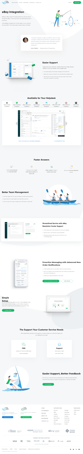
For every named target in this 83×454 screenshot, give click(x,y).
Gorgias (66, 416)
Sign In (69, 2)
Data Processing (22, 449)
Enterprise (25, 2)
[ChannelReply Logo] (5, 2)
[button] (67, 281)
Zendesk (66, 410)
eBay (55, 412)
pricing (20, 2)
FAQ (75, 412)
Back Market (57, 418)
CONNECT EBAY (8, 310)
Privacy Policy (5, 449)
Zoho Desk (67, 420)
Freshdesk (67, 412)
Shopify (55, 414)
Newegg (56, 420)
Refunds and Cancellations (34, 449)
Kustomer (67, 422)
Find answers (23, 353)
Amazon (56, 410)
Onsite (66, 424)
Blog (75, 414)
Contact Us (38, 2)
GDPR (11, 449)
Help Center (77, 410)
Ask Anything (59, 353)
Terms (16, 449)
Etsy (55, 422)
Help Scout (67, 414)
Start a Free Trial (7, 417)
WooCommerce (57, 424)
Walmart (56, 416)
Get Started (48, 384)
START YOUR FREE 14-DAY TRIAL (51, 281)
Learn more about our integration (29, 141)
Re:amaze (67, 418)
